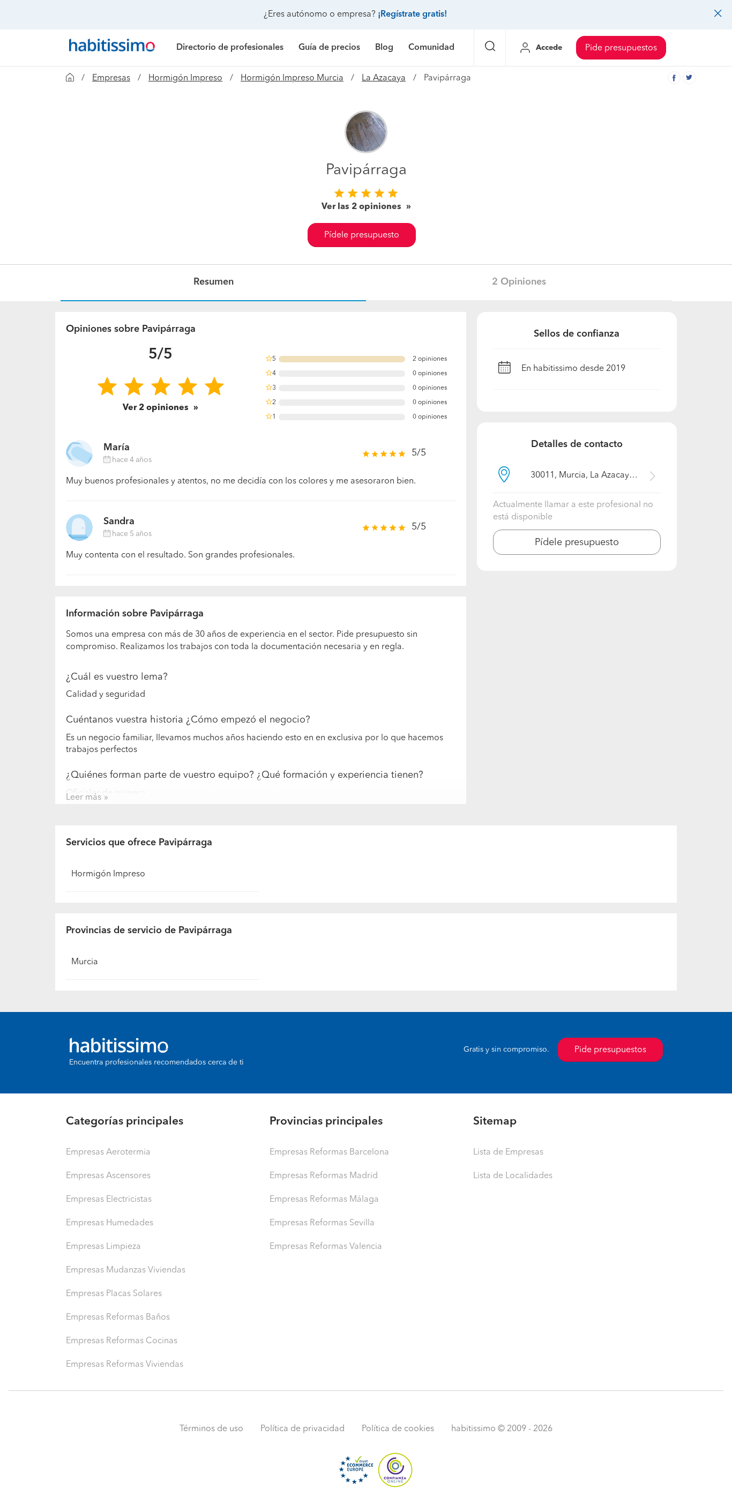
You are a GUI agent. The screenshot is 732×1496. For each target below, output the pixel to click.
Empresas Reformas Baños (118, 1317)
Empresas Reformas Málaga (324, 1199)
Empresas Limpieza (103, 1246)
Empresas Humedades (109, 1223)
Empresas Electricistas (109, 1199)
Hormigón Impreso (185, 78)
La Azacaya (384, 78)
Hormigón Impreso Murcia (292, 78)
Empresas (111, 78)
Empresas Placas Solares (114, 1294)
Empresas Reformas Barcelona (329, 1152)
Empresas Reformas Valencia (326, 1246)
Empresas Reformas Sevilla (322, 1223)
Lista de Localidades (512, 1176)
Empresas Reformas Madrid (324, 1176)
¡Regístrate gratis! (412, 14)
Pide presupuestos (621, 48)
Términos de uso (211, 1429)
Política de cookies (398, 1429)
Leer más (83, 797)
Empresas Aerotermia (108, 1152)
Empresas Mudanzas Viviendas (125, 1270)
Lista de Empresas (508, 1152)
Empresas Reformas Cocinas (121, 1341)
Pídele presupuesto (361, 235)
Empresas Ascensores (108, 1176)
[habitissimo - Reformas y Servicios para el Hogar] (112, 47)
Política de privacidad (302, 1429)
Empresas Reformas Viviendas (124, 1364)
